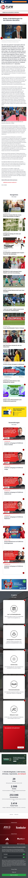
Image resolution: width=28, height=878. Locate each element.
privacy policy (9, 866)
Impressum (11, 814)
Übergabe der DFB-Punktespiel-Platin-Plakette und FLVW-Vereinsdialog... (12, 272)
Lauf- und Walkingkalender (14, 614)
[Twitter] (9, 23)
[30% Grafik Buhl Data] (14, 1)
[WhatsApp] (3, 23)
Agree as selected (14, 875)
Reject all (14, 872)
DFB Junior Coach (14, 715)
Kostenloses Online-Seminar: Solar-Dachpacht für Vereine (11, 381)
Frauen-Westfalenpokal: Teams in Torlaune (13, 328)
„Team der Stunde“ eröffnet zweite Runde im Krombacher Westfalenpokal (13, 309)
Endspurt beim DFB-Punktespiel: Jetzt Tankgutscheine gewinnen (12, 400)
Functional (5, 854)
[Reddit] (12, 23)
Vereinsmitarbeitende (14, 689)
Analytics (5, 857)
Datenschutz (16, 814)
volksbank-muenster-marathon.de (9, 182)
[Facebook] (6, 23)
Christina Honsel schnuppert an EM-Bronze (13, 364)
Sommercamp (14, 664)
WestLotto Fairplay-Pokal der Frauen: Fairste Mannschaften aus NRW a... (12, 215)
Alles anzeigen (14, 196)
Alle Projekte (20, 747)
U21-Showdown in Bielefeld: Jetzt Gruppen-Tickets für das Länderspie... (13, 253)
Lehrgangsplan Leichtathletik (14, 639)
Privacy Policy (14, 869)
